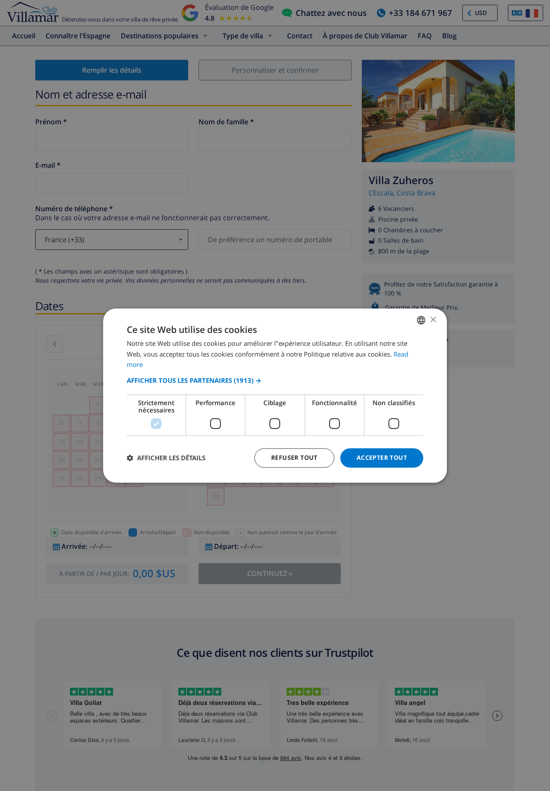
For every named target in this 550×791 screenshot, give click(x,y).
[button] (275, 380)
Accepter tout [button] (382, 457)
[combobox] (421, 320)
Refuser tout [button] (294, 457)
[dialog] (275, 395)
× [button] (433, 319)
